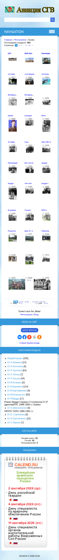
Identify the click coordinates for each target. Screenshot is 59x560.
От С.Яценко (14, 422)
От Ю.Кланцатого (16, 394)
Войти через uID (29, 330)
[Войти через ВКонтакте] (19, 337)
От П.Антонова (15, 366)
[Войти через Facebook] (24, 337)
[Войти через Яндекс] (29, 337)
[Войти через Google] (34, 337)
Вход (36, 314)
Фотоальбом (20, 40)
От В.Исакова (14, 382)
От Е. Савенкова (16, 414)
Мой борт (28, 53)
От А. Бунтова (14, 370)
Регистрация (26, 314)
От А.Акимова (14, 362)
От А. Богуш (13, 374)
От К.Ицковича (15, 386)
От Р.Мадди (13, 398)
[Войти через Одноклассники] (39, 337)
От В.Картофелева (17, 390)
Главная (8, 40)
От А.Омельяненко (17, 408)
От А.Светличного (16, 418)
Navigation (14, 31)
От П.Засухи (13, 378)
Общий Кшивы (15, 358)
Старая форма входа (29, 343)
